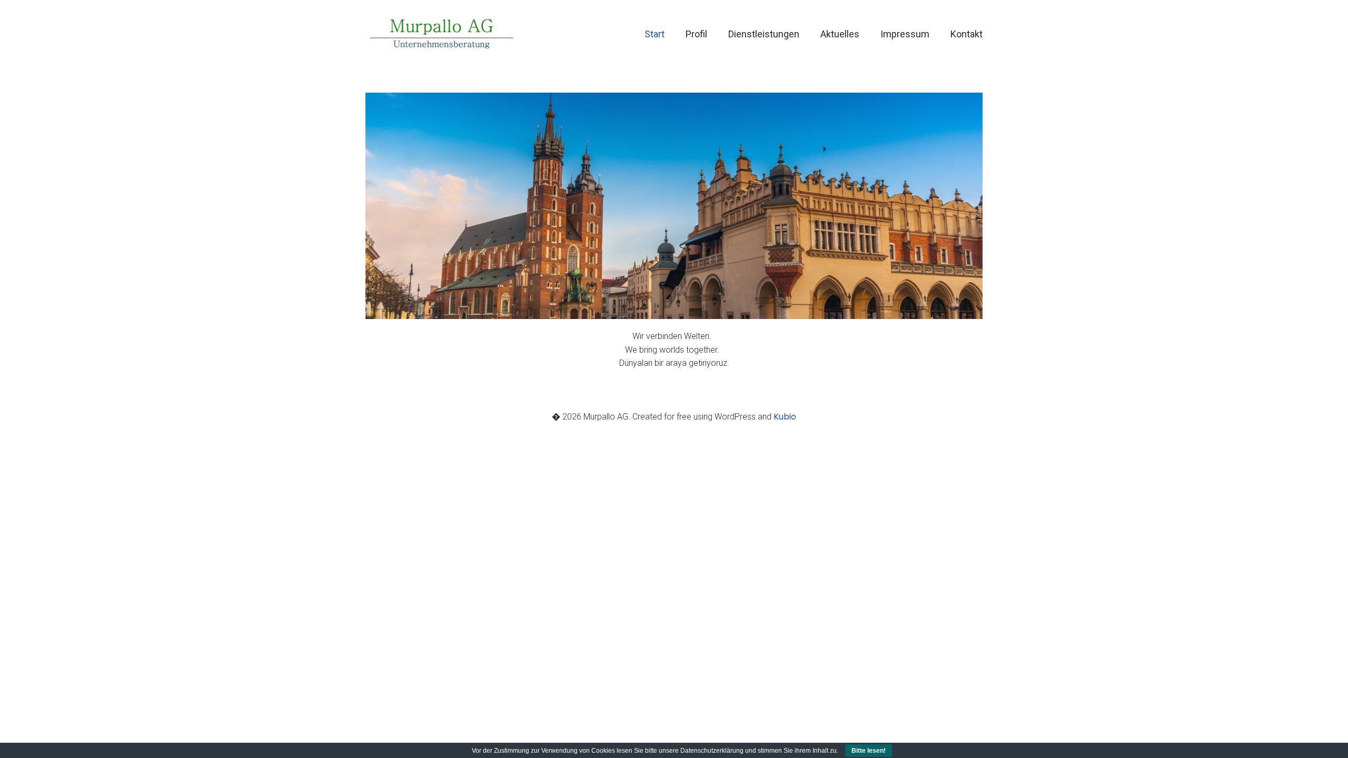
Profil (696, 33)
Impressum (904, 33)
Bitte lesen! (868, 750)
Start (655, 33)
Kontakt (966, 33)
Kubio (785, 417)
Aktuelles (839, 33)
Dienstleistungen (763, 33)
